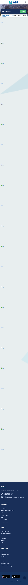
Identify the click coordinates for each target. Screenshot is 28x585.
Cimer (3, 561)
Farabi (3, 540)
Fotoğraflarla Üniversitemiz (8, 510)
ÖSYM (3, 556)
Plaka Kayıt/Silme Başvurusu (8, 566)
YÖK (3, 559)
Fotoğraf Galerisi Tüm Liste (7, 15)
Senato (3, 517)
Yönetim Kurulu (5, 513)
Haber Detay (4, 16)
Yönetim (4, 508)
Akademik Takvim (6, 531)
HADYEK (4, 552)
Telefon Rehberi (5, 522)
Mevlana (4, 538)
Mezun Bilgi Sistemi (6, 533)
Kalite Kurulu (5, 515)
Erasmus (4, 543)
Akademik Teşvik (5, 554)
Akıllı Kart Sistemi (6, 563)
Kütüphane (4, 536)
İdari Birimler (4, 519)
